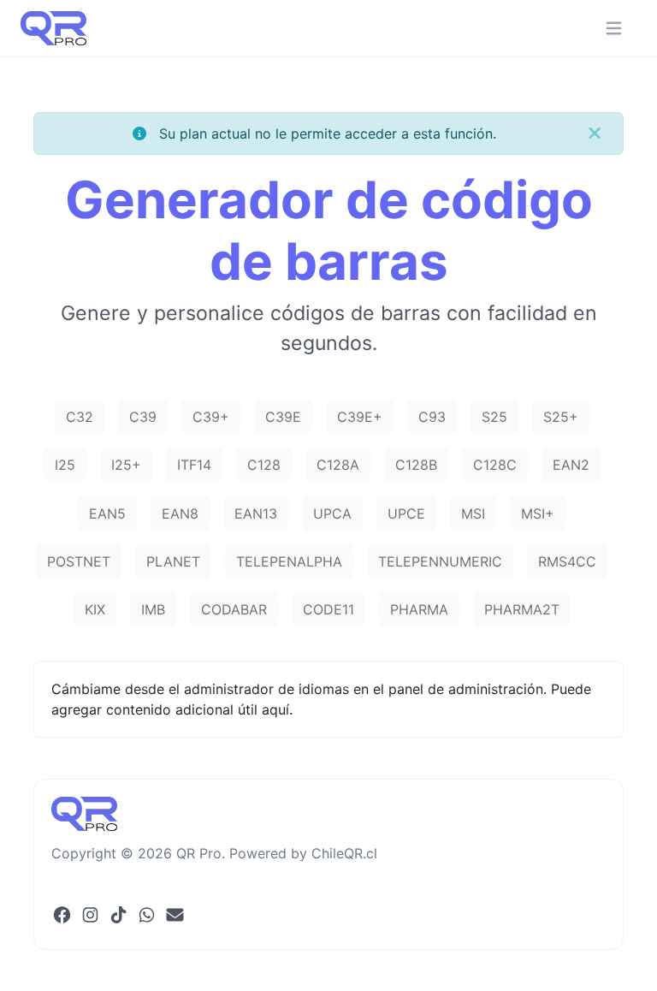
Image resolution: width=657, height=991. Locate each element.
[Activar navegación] (613, 28)
